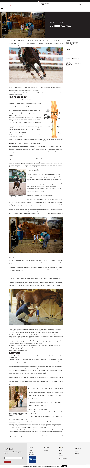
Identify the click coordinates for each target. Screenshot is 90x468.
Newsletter (30, 450)
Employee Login (31, 452)
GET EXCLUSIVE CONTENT (46, 1)
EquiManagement (46, 450)
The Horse (45, 452)
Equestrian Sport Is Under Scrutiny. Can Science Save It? (73, 64)
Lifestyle (58, 8)
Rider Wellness (43, 8)
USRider (60, 452)
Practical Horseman (46, 447)
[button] (58, 23)
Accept (64, 466)
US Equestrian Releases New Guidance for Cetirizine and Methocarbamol (73, 58)
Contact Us (62, 447)
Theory (32, 8)
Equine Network (31, 447)
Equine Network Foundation (63, 458)
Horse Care (51, 8)
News (37, 8)
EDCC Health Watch (62, 455)
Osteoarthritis (11, 143)
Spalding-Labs (61, 453)
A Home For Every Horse (62, 456)
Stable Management (46, 453)
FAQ (61, 450)
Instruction (26, 8)
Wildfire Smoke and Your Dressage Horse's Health (73, 69)
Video (65, 8)
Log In (80, 4)
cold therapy (31, 282)
